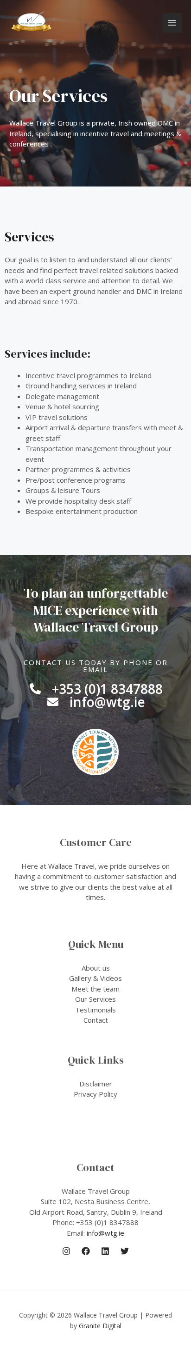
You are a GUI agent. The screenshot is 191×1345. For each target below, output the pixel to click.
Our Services (95, 999)
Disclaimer (95, 1083)
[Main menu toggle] (172, 23)
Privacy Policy (95, 1094)
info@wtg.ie (105, 1233)
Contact (95, 1020)
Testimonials (95, 1009)
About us (96, 967)
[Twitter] (125, 1251)
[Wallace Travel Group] (31, 23)
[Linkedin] (105, 1251)
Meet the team (95, 988)
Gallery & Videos (95, 978)
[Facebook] (86, 1251)
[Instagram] (66, 1251)
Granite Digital (100, 1325)
